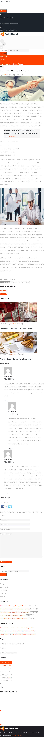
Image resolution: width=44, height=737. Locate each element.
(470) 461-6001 (8, 17)
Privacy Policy (17, 735)
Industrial (3, 593)
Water (12, 279)
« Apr (2, 687)
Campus (13, 75)
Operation (10, 643)
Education (3, 590)
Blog (1, 47)
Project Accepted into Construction (12, 615)
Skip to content (5, 1)
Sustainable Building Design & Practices (14, 606)
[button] (3, 506)
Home (2, 38)
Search (3, 11)
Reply (6, 400)
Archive (2, 653)
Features (3, 44)
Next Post (3, 294)
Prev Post (3, 290)
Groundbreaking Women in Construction (16, 329)
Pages (2, 41)
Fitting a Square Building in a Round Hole (16, 359)
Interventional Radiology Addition (24, 628)
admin (5, 75)
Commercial (4, 587)
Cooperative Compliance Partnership (13, 618)
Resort (7, 279)
